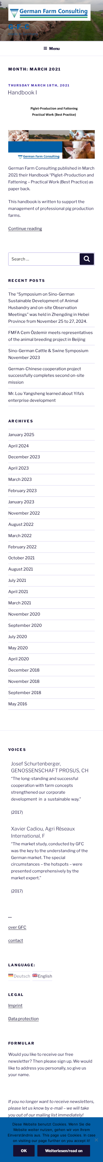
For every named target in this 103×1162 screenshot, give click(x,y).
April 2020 (18, 658)
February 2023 (22, 490)
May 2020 (18, 647)
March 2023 (20, 479)
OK (24, 1150)
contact (15, 940)
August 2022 (21, 524)
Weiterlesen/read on (63, 1150)
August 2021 (20, 569)
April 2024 (18, 446)
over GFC (17, 927)
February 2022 (22, 546)
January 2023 (21, 501)
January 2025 (21, 434)
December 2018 (24, 670)
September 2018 (24, 692)
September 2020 (25, 625)
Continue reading (25, 228)
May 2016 (17, 703)
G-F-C (19, 27)
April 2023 (18, 468)
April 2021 (18, 591)
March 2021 (19, 602)
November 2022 (24, 513)
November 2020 (24, 614)
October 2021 (21, 557)
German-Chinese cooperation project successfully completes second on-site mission (46, 375)
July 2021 (17, 580)
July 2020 (17, 636)
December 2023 (24, 456)
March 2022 (20, 535)
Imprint (15, 1005)
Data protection (23, 1018)
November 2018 (24, 681)
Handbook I (22, 92)
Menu (54, 48)
